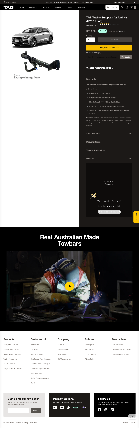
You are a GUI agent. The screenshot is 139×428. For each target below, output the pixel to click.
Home (22, 7)
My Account (35, 345)
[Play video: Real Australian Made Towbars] (69, 286)
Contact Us (34, 349)
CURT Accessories (64, 359)
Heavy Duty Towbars (10, 345)
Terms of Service (90, 354)
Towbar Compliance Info (120, 354)
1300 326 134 (11, 2)
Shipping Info (89, 345)
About (45, 7)
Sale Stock (81, 7)
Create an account (119, 2)
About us (61, 345)
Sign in (133, 2)
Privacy (125, 422)
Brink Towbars (62, 354)
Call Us (33, 383)
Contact (69, 7)
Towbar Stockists (63, 349)
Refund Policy (89, 349)
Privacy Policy (89, 359)
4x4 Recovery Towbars (11, 349)
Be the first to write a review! (109, 212)
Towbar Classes (117, 345)
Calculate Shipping (95, 53)
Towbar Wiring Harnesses (12, 354)
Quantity (89, 36)
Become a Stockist (37, 354)
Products (32, 7)
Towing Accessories (10, 359)
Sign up (36, 410)
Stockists (58, 7)
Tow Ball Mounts (9, 364)
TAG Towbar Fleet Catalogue (41, 359)
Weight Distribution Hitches (12, 368)
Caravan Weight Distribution (121, 349)
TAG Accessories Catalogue (40, 364)
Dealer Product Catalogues (40, 378)
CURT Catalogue (36, 373)
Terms (133, 422)
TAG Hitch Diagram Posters (40, 368)
